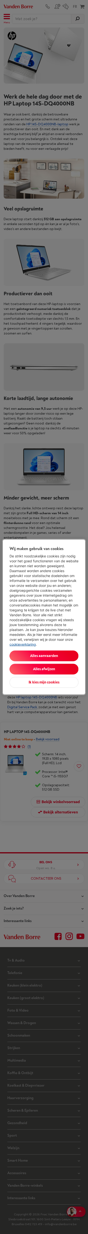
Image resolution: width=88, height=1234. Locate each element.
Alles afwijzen (44, 669)
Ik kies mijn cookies (44, 682)
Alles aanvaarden (44, 656)
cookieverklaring (23, 644)
